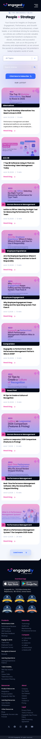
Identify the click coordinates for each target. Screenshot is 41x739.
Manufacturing (26, 628)
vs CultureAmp (26, 638)
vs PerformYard (27, 647)
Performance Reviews (8, 626)
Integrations (5, 691)
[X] (9, 727)
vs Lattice (25, 645)
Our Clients (25, 691)
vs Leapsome (26, 643)
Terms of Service (27, 712)
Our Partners (26, 693)
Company (25, 689)
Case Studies (5, 703)
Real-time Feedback (8, 633)
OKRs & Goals (5, 629)
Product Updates (7, 694)
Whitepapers (5, 705)
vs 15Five (25, 640)
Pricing (24, 703)
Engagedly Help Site (8, 696)
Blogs (3, 712)
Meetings (4, 636)
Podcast (4, 717)
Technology (26, 623)
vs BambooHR (26, 650)
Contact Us (25, 700)
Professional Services (29, 631)
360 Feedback (6, 631)
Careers (24, 696)
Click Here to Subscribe (19, 76)
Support (24, 698)
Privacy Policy (26, 710)
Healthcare (25, 626)
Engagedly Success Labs (9, 714)
